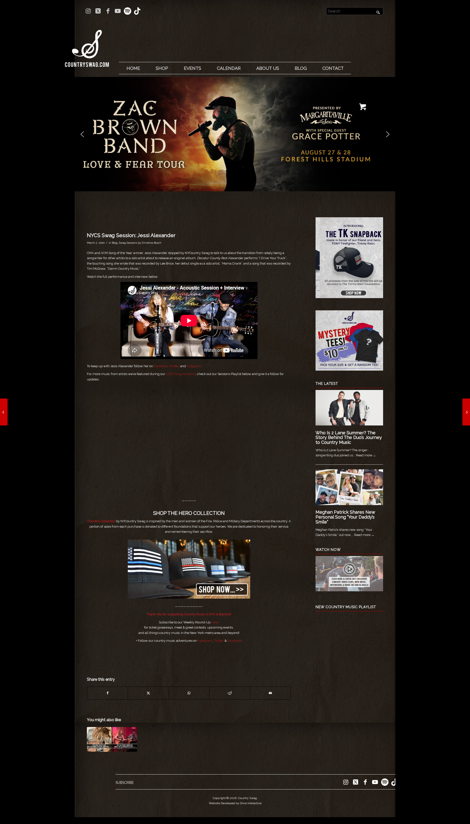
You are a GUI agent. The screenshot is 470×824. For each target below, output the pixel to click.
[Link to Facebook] (107, 11)
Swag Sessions (128, 242)
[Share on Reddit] (230, 693)
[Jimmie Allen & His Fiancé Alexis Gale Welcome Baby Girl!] (4, 412)
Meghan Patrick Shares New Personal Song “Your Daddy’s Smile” (345, 516)
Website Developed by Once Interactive (235, 803)
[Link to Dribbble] (137, 11)
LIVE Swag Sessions (181, 374)
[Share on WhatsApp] (189, 693)
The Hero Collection (101, 521)
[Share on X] (148, 693)
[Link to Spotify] (127, 11)
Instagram (194, 366)
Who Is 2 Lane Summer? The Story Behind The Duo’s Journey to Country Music (349, 437)
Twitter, (174, 366)
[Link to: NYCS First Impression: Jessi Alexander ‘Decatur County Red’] (99, 739)
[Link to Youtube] (117, 11)
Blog (115, 242)
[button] (235, 134)
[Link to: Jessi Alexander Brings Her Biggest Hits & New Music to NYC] (124, 739)
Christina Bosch (151, 242)
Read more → (366, 455)
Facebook (161, 366)
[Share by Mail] (270, 693)
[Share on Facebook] (107, 693)
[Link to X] (98, 11)
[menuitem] (133, 68)
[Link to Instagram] (88, 11)
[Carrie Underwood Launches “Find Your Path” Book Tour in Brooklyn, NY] (466, 412)
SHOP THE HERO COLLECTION (189, 513)
